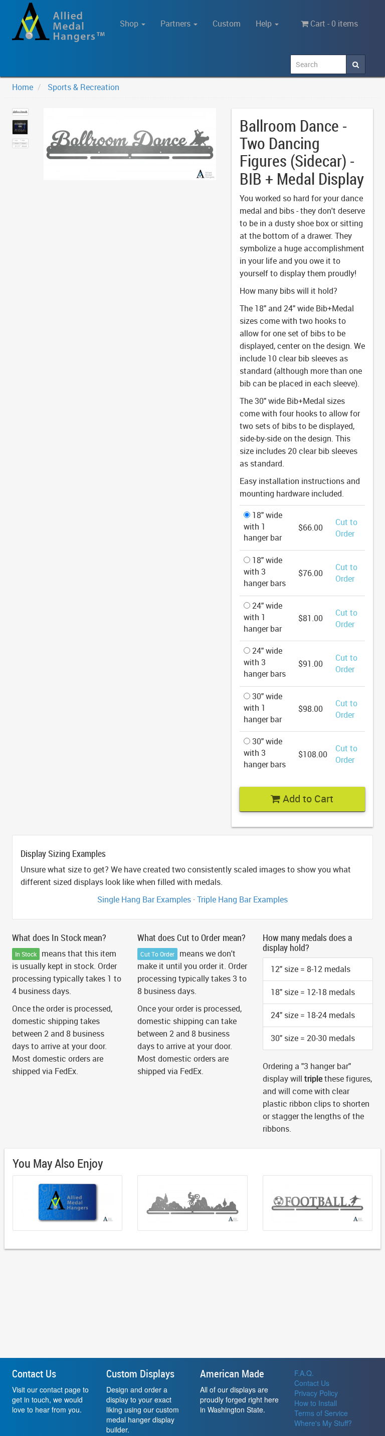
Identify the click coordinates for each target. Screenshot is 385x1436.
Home (22, 87)
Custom (227, 23)
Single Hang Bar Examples (144, 899)
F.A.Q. (304, 1373)
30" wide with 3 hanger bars (265, 753)
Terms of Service (321, 1413)
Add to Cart (306, 798)
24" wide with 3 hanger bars (265, 662)
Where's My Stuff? (323, 1423)
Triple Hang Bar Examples (242, 899)
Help (265, 23)
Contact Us (311, 1383)
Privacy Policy (316, 1393)
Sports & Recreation (83, 87)
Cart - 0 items (333, 23)
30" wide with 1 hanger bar (263, 708)
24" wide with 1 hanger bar (263, 617)
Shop (130, 23)
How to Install (315, 1403)
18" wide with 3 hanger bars (265, 572)
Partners (176, 23)
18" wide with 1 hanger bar (263, 527)
